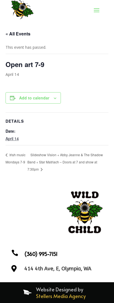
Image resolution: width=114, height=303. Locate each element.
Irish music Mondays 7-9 (15, 158)
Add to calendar (34, 98)
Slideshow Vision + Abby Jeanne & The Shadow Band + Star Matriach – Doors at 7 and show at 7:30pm (65, 161)
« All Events (18, 33)
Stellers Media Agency (61, 295)
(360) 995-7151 (41, 253)
